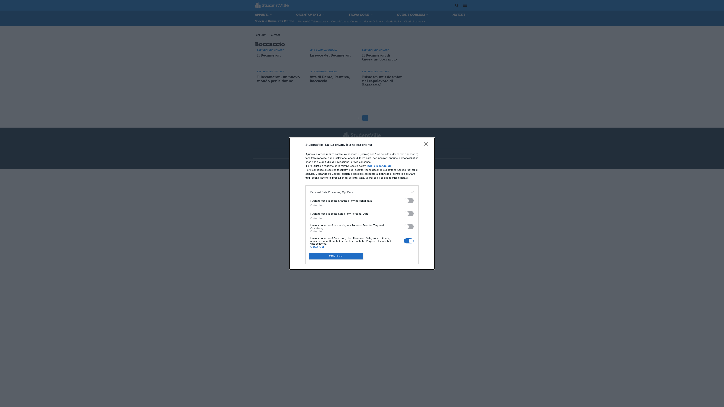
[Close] (427, 145)
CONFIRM (336, 256)
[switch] (409, 200)
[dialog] (362, 203)
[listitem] (362, 192)
